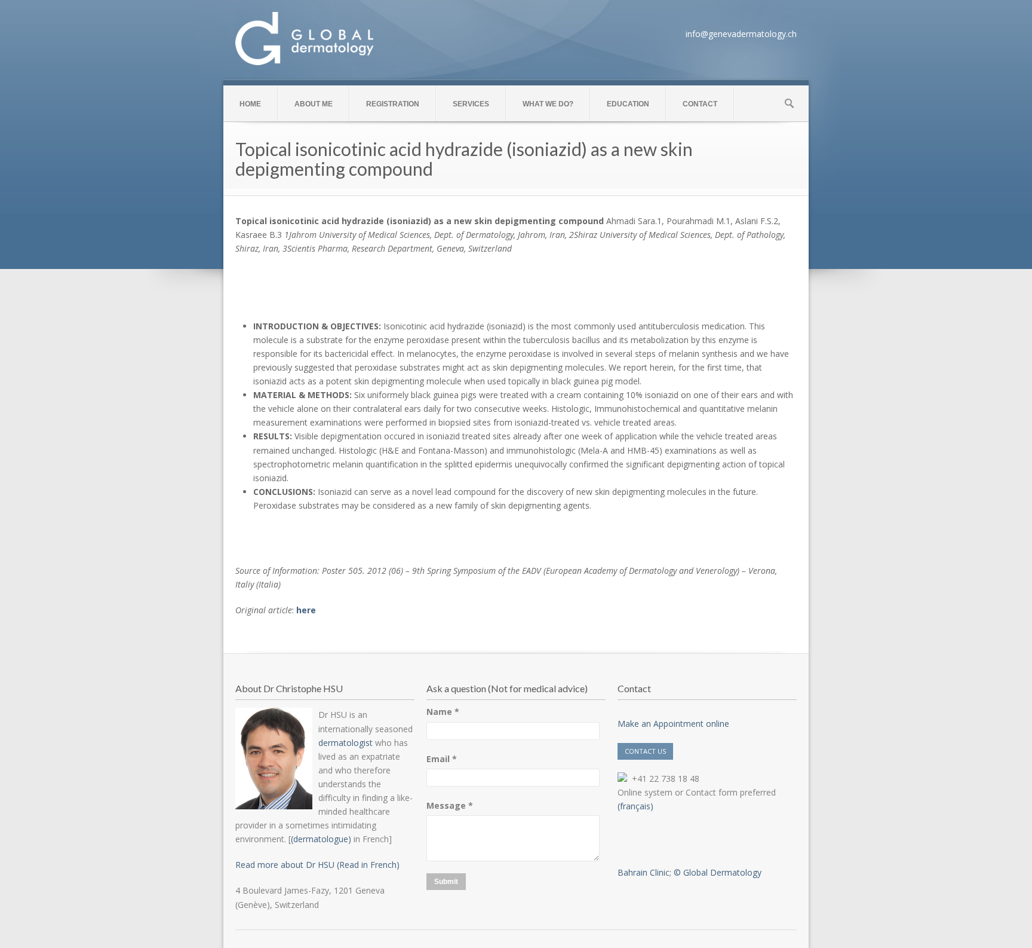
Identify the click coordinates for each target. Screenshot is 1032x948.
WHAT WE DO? (548, 104)
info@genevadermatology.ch (741, 33)
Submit (446, 881)
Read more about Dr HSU (284, 864)
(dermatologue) (321, 839)
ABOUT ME (313, 104)
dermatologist (345, 742)
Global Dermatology (722, 872)
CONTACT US (645, 751)
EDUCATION (628, 104)
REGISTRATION (392, 104)
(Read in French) (367, 864)
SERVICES (471, 104)
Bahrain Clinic (643, 872)
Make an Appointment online (673, 723)
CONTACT (700, 104)
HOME (250, 104)
